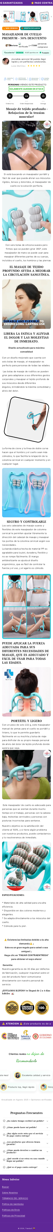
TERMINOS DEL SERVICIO (15, 1198)
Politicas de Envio (11, 1210)
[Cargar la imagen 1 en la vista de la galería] (9, 16)
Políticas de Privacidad (13, 1215)
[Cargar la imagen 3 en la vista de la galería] (32, 16)
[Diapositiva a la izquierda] (2, 16)
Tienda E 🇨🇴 (30, 1228)
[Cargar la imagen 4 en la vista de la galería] (44, 16)
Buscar (5, 1187)
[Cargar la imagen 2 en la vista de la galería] (20, 16)
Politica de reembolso (13, 1204)
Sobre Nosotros (10, 1192)
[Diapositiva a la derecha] (51, 16)
